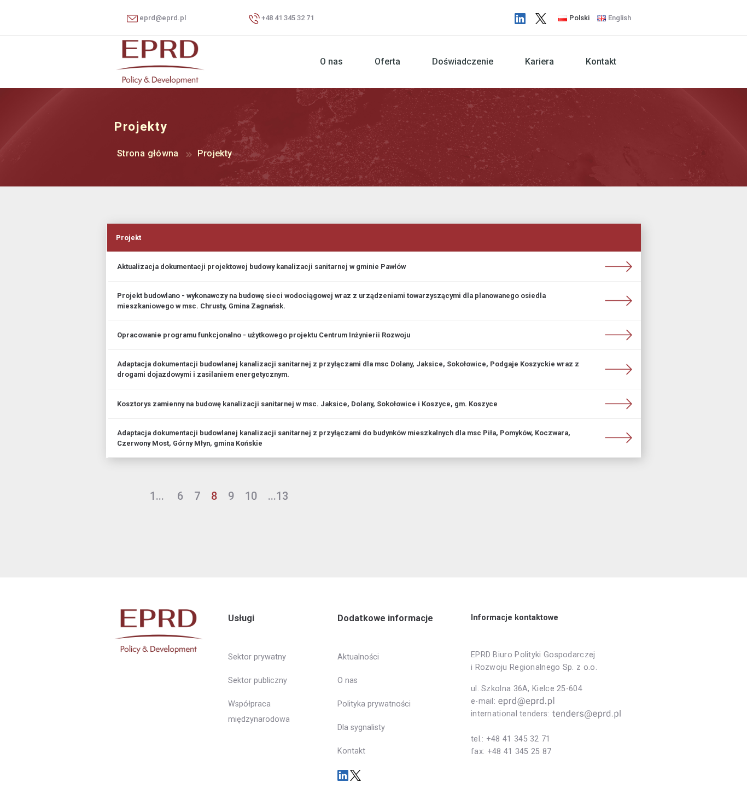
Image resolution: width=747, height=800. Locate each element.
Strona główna (148, 153)
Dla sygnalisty (361, 727)
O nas (331, 61)
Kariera (539, 61)
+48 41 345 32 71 (287, 18)
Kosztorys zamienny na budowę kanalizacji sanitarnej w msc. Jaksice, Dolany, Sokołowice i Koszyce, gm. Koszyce (307, 404)
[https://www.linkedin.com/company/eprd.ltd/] (520, 18)
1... (157, 496)
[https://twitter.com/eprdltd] (540, 18)
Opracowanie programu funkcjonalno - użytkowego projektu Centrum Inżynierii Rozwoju (263, 335)
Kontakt (601, 61)
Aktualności (358, 657)
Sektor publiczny (257, 680)
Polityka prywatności (374, 704)
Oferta (387, 61)
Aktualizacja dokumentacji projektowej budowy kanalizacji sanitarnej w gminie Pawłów (261, 266)
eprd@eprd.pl (162, 18)
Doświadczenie (462, 61)
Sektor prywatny (257, 657)
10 (251, 496)
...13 (278, 496)
